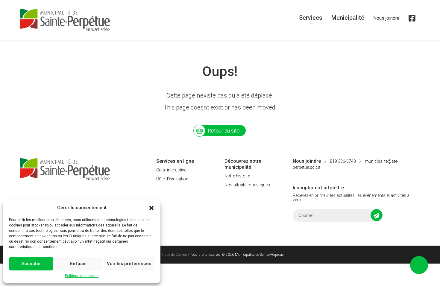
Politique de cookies (81, 276)
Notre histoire (237, 176)
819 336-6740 (342, 161)
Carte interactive (171, 170)
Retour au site (224, 130)
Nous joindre (386, 18)
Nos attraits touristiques (247, 184)
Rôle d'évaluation (172, 179)
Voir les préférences (129, 263)
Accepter (31, 263)
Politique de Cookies (172, 254)
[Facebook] (412, 20)
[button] (151, 208)
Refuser (78, 263)
